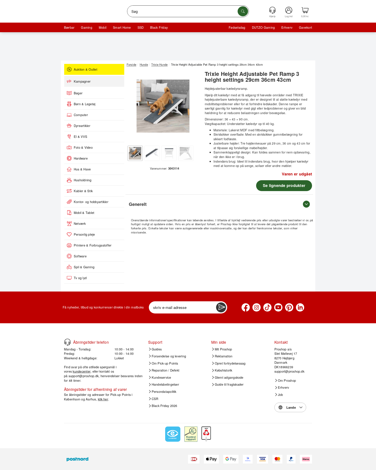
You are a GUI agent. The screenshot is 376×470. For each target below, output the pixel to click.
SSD (141, 27)
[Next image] (192, 107)
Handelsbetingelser (165, 384)
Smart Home (122, 27)
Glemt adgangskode (229, 377)
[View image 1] (135, 153)
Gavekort (305, 27)
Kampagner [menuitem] (82, 81)
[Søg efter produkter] (243, 11)
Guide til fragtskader (229, 384)
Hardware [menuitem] (81, 158)
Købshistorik (223, 370)
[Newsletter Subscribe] (221, 307)
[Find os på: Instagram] (256, 307)
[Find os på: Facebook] (245, 307)
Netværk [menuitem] (80, 223)
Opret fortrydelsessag (230, 363)
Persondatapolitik (164, 391)
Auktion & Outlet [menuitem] (85, 69)
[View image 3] (169, 153)
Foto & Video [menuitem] (83, 147)
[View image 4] (186, 153)
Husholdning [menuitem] (83, 180)
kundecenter (82, 371)
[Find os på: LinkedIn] (300, 307)
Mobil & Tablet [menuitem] (84, 212)
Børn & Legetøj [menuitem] (84, 104)
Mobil (102, 27)
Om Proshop (287, 380)
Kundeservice (161, 377)
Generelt (138, 204)
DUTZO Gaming (263, 27)
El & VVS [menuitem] (80, 136)
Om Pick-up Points (165, 363)
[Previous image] (133, 107)
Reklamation (224, 356)
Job (280, 394)
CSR (155, 399)
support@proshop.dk (84, 375)
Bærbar (69, 27)
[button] (163, 106)
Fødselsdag (237, 27)
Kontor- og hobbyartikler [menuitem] (91, 202)
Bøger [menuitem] (78, 93)
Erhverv (286, 27)
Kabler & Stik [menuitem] (83, 191)
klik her (103, 399)
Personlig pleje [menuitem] (84, 234)
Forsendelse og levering (169, 356)
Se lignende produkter (284, 185)
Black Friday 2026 (164, 405)
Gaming (86, 27)
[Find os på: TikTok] (267, 307)
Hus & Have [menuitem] (82, 169)
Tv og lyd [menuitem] (80, 278)
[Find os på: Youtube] (278, 307)
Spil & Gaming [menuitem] (84, 267)
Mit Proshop (223, 349)
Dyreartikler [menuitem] (82, 125)
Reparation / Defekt (166, 370)
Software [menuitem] (80, 256)
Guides (157, 349)
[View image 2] (152, 153)
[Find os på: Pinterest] (289, 307)
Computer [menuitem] (81, 115)
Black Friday (159, 27)
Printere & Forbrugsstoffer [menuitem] (92, 245)
